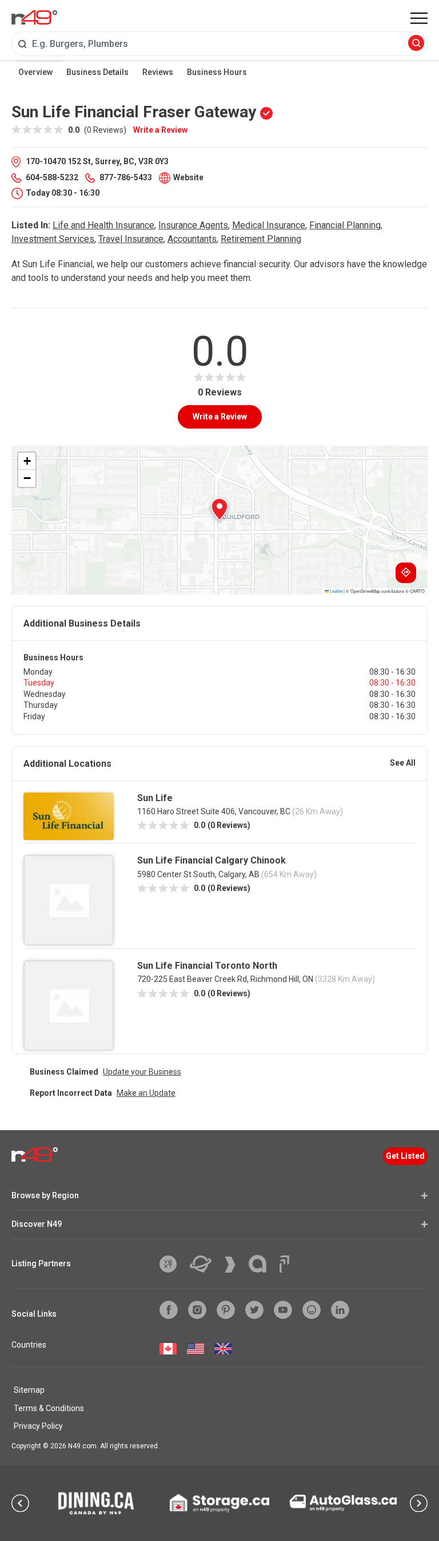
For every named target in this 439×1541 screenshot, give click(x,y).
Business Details (97, 72)
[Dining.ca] (96, 1503)
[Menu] (419, 18)
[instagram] (197, 1309)
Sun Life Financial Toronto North (207, 965)
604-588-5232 (52, 177)
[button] (219, 509)
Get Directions (406, 572)
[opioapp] (311, 1309)
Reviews (157, 72)
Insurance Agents (193, 225)
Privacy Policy (38, 1426)
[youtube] (283, 1309)
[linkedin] (340, 1309)
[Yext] (172, 1264)
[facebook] (168, 1309)
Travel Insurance (130, 238)
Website (188, 177)
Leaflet (335, 591)
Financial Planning (345, 225)
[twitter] (254, 1309)
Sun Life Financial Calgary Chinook (211, 860)
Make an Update (146, 1093)
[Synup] (234, 1264)
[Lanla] (261, 1263)
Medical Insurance (268, 225)
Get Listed (405, 1155)
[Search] (416, 44)
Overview (35, 72)
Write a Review (160, 129)
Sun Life (155, 798)
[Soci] (284, 1264)
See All (403, 762)
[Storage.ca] (219, 1503)
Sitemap (29, 1390)
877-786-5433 (125, 177)
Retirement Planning (261, 238)
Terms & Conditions (49, 1408)
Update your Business (142, 1071)
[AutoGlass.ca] (343, 1503)
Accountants (192, 238)
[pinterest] (225, 1309)
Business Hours (217, 72)
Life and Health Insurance (103, 225)
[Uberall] (204, 1264)
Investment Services (52, 238)
